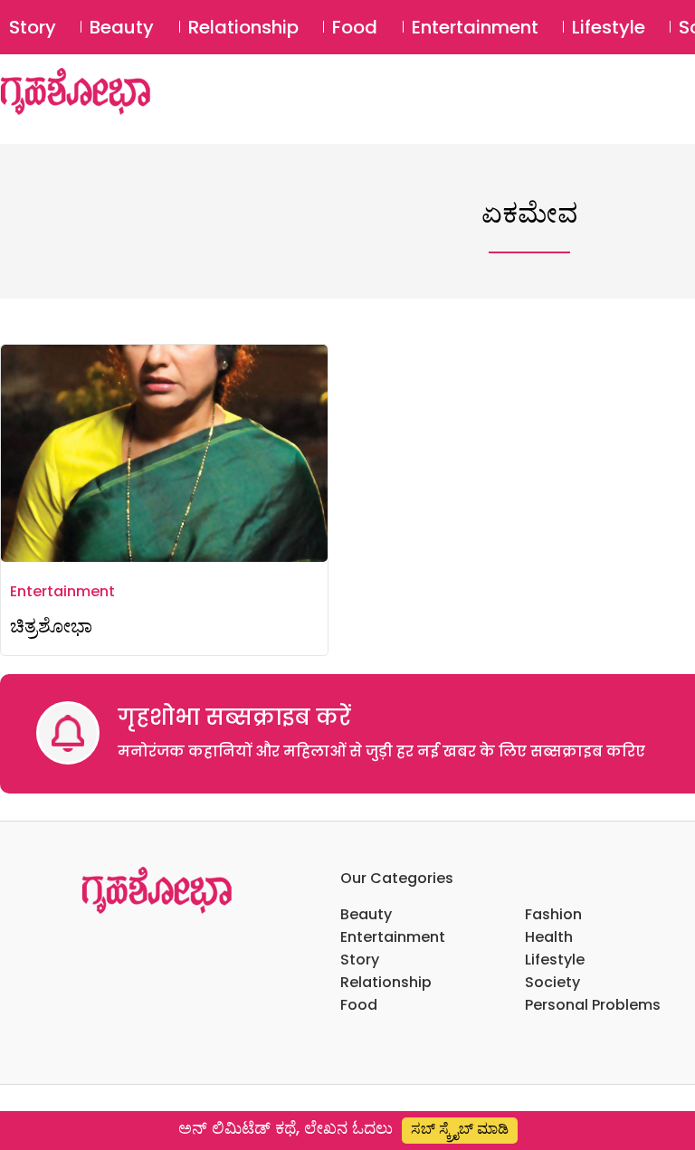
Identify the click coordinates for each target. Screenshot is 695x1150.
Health (549, 937)
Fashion (553, 914)
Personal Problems (593, 1004)
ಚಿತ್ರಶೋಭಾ (51, 626)
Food (354, 27)
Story (32, 27)
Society (552, 982)
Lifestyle (608, 27)
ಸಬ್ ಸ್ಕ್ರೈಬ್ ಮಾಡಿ (460, 1128)
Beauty (122, 27)
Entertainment (475, 27)
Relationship (243, 27)
